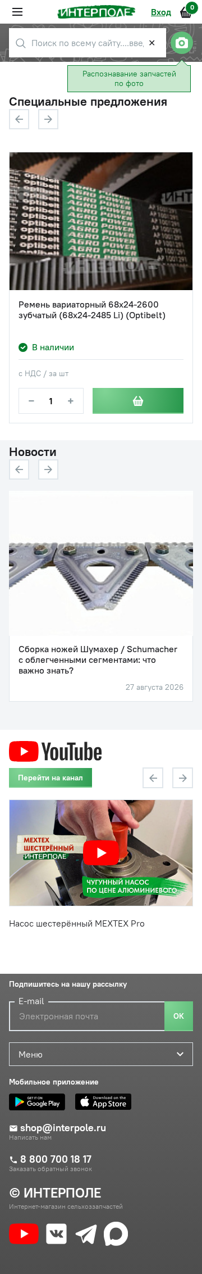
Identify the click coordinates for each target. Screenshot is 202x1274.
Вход (161, 11)
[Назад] (19, 119)
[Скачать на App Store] (106, 1102)
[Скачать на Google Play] (40, 1102)
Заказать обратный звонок (50, 1169)
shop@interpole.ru (63, 1128)
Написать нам (30, 1137)
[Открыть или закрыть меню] (17, 11)
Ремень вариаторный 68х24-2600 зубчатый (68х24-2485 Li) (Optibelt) (92, 309)
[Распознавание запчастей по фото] (182, 42)
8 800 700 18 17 (55, 1159)
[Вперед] (48, 119)
